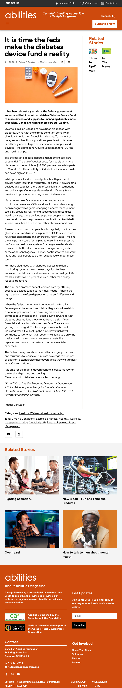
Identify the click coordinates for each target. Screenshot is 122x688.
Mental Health (37, 422)
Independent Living (16, 422)
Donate (76, 662)
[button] (8, 24)
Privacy (82, 686)
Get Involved (78, 681)
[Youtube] (18, 674)
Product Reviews (57, 422)
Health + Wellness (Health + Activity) (41, 413)
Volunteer (77, 654)
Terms (96, 686)
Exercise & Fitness (46, 418)
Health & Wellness (69, 418)
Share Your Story (81, 650)
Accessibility (99, 681)
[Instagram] (12, 674)
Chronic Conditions (23, 418)
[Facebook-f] (6, 674)
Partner (76, 658)
